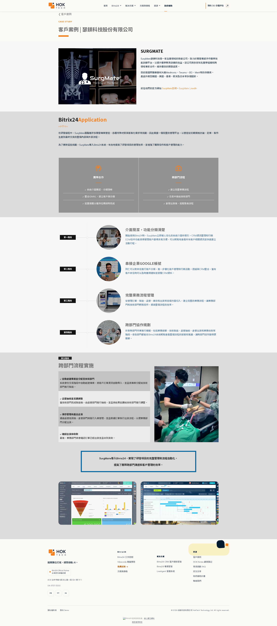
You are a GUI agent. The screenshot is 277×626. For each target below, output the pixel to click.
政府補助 (168, 5)
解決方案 (129, 5)
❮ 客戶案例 (65, 14)
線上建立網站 (149, 618)
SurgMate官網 (169, 88)
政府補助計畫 (199, 576)
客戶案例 (197, 557)
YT (58, 593)
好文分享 (197, 571)
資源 (156, 5)
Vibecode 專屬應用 (126, 562)
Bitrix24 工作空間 (125, 557)
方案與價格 (145, 5)
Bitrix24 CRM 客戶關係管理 (169, 561)
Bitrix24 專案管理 (165, 566)
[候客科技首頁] (59, 6)
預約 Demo (64, 610)
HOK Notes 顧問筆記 (202, 562)
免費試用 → (122, 566)
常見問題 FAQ (199, 566)
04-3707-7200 (54, 586)
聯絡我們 (197, 581)
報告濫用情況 (137, 622)
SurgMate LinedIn (188, 88)
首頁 (106, 5)
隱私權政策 (52, 610)
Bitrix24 (115, 5)
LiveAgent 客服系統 (166, 571)
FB (51, 593)
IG (66, 593)
